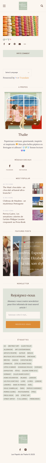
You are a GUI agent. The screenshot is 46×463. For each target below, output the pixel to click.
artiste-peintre (10, 353)
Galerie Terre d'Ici (30, 371)
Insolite (20, 242)
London (38, 381)
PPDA (34, 392)
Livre (23, 381)
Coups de (9, 242)
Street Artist (9, 399)
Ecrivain (38, 367)
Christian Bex (26, 360)
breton (7, 360)
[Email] (20, 44)
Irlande (24, 378)
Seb (17, 395)
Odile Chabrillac (11, 388)
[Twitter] (9, 44)
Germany (7, 374)
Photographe (23, 392)
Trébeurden (35, 399)
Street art (25, 395)
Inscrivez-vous (23, 324)
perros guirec (10, 392)
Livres (30, 381)
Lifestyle (29, 242)
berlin (30, 353)
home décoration (11, 378)
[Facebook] (4, 44)
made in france (19, 385)
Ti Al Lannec (22, 399)
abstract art (13, 346)
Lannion (32, 378)
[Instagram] (25, 449)
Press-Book (8, 395)
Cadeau (15, 360)
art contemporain (22, 349)
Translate (24, 77)
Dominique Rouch (25, 367)
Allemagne (8, 349)
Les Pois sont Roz (11, 381)
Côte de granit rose (23, 364)
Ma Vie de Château (22, 246)
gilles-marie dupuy (21, 374)
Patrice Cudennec (34, 388)
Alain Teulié (26, 346)
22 (5, 346)
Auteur (22, 353)
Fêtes (17, 371)
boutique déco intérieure (14, 356)
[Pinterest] (14, 44)
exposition (8, 371)
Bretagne (31, 356)
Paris (22, 388)
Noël (30, 385)
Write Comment (23, 54)
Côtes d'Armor (10, 367)
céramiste (8, 364)
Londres (9, 246)
